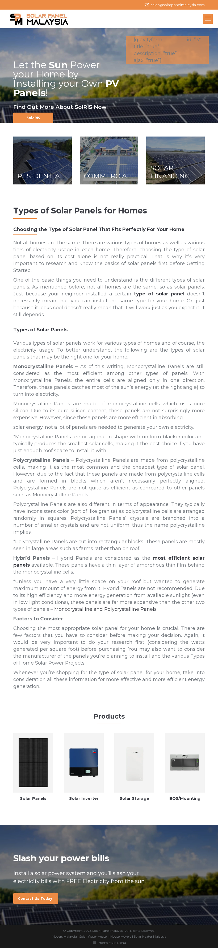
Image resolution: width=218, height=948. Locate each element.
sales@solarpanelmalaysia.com (178, 5)
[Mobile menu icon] (208, 19)
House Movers (120, 936)
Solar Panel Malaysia (108, 931)
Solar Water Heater (93, 936)
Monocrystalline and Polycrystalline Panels (105, 609)
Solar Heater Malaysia (150, 936)
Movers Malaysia (64, 936)
